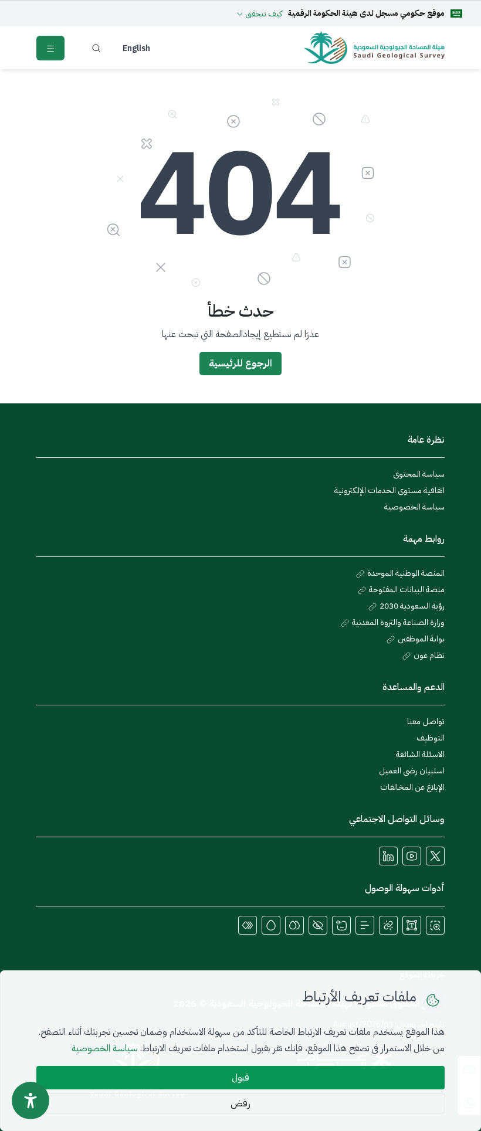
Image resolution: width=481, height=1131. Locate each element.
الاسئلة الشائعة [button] (420, 754)
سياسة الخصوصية (105, 1048)
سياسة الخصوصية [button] (414, 507)
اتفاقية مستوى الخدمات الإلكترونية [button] (389, 490)
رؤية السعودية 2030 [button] (411, 606)
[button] (435, 925)
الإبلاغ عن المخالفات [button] (412, 787)
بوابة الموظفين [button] (420, 639)
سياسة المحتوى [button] (419, 474)
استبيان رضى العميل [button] (412, 771)
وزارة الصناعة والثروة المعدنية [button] (397, 622)
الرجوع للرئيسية (240, 363)
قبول (240, 1078)
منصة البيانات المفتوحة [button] (406, 589)
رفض (240, 1103)
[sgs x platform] (435, 856)
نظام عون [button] (428, 655)
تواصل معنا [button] (426, 721)
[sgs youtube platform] (411, 856)
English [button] (136, 48)
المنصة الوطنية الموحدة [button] (405, 573)
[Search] (96, 48)
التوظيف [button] (430, 738)
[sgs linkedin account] (388, 856)
